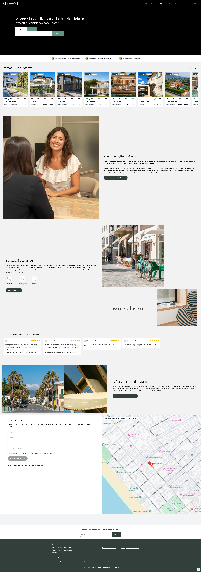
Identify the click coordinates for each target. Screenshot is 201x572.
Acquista (153, 3)
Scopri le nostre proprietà (123, 396)
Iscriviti (116, 534)
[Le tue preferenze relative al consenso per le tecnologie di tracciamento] (198, 569)
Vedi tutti (193, 69)
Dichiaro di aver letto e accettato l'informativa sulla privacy (31, 453)
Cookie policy (63, 561)
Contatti (187, 3)
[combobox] (196, 4)
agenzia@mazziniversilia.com (34, 465)
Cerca (58, 34)
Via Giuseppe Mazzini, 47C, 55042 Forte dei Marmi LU (120, 418)
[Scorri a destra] (198, 89)
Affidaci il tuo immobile (174, 3)
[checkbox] (8, 453)
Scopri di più (12, 290)
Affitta (162, 3)
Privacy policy (88, 561)
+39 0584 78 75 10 (15, 465)
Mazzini (145, 3)
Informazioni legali (113, 561)
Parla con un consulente (114, 178)
